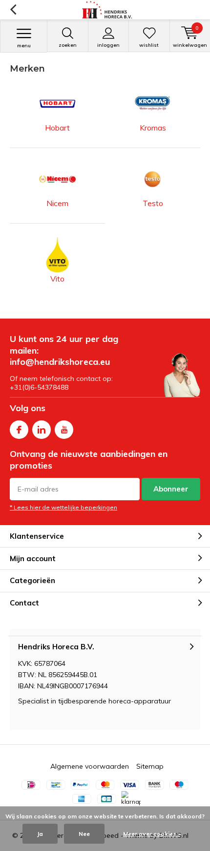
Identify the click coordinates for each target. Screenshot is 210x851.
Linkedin (41, 429)
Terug (13, 9)
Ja (40, 833)
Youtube (64, 429)
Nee (84, 833)
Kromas (153, 127)
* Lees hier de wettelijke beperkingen (63, 507)
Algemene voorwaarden (89, 766)
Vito (57, 279)
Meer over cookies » (152, 833)
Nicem (57, 203)
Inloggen (108, 45)
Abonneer (171, 488)
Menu (24, 45)
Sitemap (150, 766)
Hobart (57, 127)
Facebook (19, 429)
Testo (153, 203)
